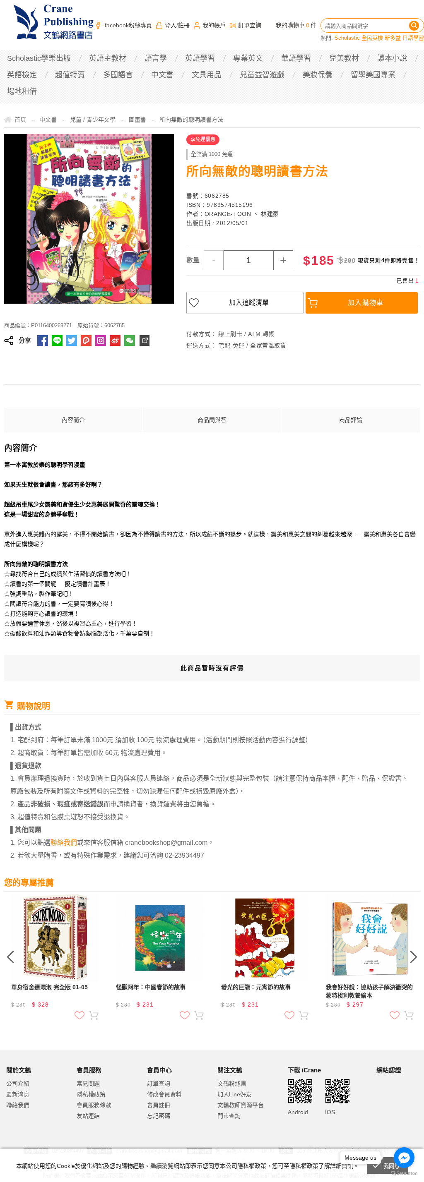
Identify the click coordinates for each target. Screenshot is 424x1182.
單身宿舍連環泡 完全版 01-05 (49, 987)
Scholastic (347, 38)
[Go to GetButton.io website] (404, 1173)
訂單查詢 (249, 25)
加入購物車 (366, 302)
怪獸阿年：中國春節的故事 (151, 987)
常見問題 (88, 1083)
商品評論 (350, 420)
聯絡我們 (17, 1105)
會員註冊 (158, 1105)
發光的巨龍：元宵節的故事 (256, 987)
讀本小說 (392, 58)
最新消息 (17, 1094)
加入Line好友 (234, 1094)
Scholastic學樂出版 (39, 58)
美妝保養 (317, 75)
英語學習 (200, 58)
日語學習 (413, 38)
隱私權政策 (91, 1094)
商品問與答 (212, 420)
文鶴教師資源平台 (240, 1105)
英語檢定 (22, 75)
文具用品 (207, 75)
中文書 (162, 75)
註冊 (184, 25)
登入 (170, 25)
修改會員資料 (164, 1094)
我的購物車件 (296, 25)
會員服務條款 (94, 1105)
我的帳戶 (214, 25)
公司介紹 (17, 1083)
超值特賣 (70, 75)
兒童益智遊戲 (262, 75)
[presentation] (10, 957)
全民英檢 (372, 38)
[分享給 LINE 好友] (57, 340)
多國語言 (118, 75)
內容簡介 (73, 420)
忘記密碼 (158, 1115)
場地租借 (22, 91)
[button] (397, 1104)
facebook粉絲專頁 (128, 25)
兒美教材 (344, 58)
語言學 (156, 58)
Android (298, 1112)
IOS (330, 1112)
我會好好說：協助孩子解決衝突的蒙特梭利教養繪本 (369, 991)
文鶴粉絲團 (231, 1083)
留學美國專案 (373, 75)
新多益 (393, 38)
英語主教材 (107, 58)
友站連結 (88, 1115)
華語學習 (296, 58)
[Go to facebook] (404, 1157)
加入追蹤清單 (249, 302)
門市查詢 (229, 1115)
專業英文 (248, 58)
